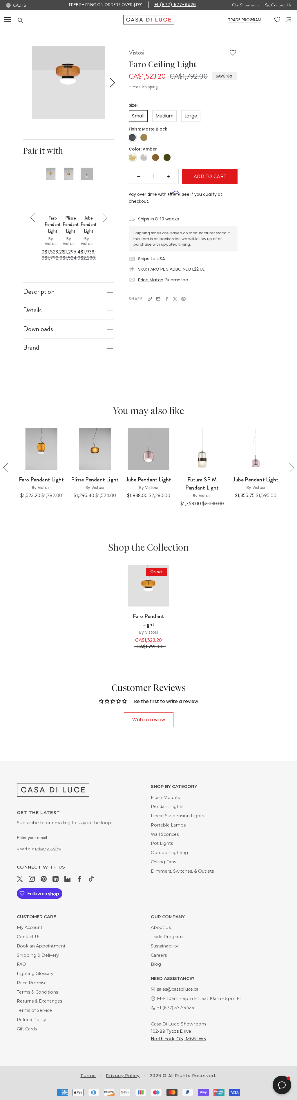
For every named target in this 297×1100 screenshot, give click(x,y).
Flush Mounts (165, 797)
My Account (29, 927)
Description (39, 291)
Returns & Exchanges (39, 1001)
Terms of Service (34, 1010)
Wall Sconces (165, 834)
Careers (159, 955)
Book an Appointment (41, 946)
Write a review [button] (148, 719)
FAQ (21, 964)
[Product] (148, 585)
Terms (88, 1075)
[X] (175, 299)
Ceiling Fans (163, 862)
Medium (164, 116)
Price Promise (32, 982)
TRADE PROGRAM (244, 20)
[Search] (70, 20)
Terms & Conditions (37, 992)
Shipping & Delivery (38, 955)
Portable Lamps (168, 825)
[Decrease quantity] (139, 176)
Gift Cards (27, 1029)
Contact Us (281, 5)
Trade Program (167, 936)
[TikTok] (91, 878)
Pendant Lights (167, 806)
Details (32, 310)
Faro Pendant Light (53, 224)
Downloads (38, 329)
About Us (161, 927)
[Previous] (34, 217)
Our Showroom (245, 5)
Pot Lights (162, 843)
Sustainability (164, 946)
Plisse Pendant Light (95, 480)
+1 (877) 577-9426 (175, 5)
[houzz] (67, 878)
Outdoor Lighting (169, 852)
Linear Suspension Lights (177, 815)
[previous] (25, 82)
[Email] (158, 299)
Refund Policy (31, 1019)
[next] (110, 82)
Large (190, 116)
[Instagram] (32, 878)
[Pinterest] (183, 299)
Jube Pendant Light (148, 480)
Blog (156, 964)
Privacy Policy (48, 849)
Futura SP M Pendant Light (202, 484)
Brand (31, 347)
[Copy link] (150, 299)
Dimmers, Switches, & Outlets (182, 871)
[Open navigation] (7, 19)
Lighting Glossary (35, 973)
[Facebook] (166, 299)
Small (138, 116)
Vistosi (136, 52)
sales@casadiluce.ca (177, 989)
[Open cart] (289, 19)
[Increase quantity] (169, 176)
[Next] (102, 217)
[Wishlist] (277, 19)
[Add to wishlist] (233, 52)
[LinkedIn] (55, 878)
